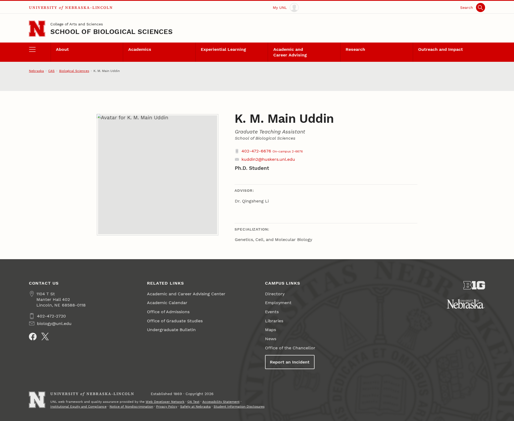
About (62, 49)
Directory (275, 293)
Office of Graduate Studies (175, 320)
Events (272, 311)
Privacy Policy (166, 406)
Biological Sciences (74, 71)
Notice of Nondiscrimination (131, 406)
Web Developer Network (165, 402)
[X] (45, 336)
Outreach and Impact (440, 49)
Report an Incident (289, 362)
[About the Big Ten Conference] (474, 285)
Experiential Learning (223, 49)
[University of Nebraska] (466, 304)
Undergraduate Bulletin (171, 329)
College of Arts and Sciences (76, 24)
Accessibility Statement (221, 402)
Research (355, 49)
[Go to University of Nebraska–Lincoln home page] (37, 29)
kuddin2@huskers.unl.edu (268, 159)
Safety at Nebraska (195, 406)
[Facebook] (33, 336)
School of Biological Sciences (111, 32)
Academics (139, 49)
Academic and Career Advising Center (186, 293)
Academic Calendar (167, 302)
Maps (270, 329)
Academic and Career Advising (290, 52)
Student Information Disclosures (239, 406)
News (270, 338)
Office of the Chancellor (290, 347)
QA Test (193, 402)
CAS (51, 71)
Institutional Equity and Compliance (78, 406)
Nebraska (36, 71)
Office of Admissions (168, 311)
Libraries (274, 320)
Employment (278, 302)
